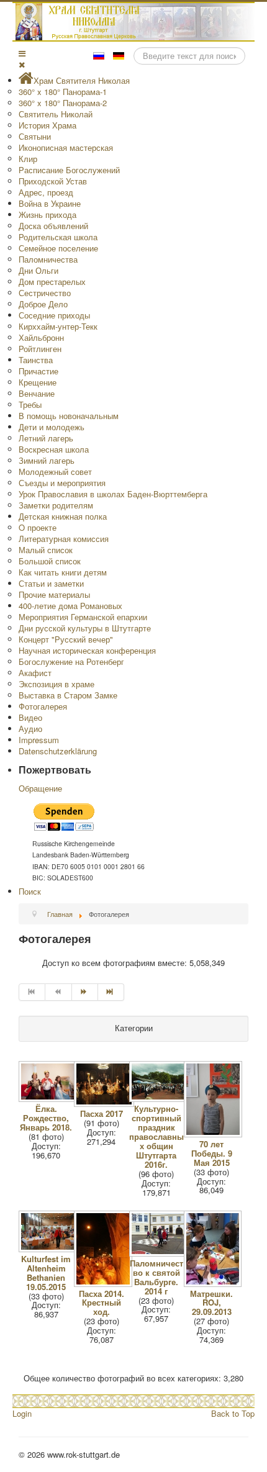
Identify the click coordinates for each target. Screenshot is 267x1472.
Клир (28, 159)
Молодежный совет (55, 471)
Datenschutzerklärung (58, 751)
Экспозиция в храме (56, 684)
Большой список (50, 561)
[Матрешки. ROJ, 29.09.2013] (214, 1283)
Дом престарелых (52, 281)
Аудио (30, 728)
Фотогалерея (43, 706)
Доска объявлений (53, 226)
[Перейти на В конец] (111, 992)
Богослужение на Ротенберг (71, 661)
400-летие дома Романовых (70, 606)
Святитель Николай (56, 114)
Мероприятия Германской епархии (83, 617)
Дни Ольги (38, 270)
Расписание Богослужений (69, 170)
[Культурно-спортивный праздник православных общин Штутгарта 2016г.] (160, 1098)
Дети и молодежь (51, 427)
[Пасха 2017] (105, 1103)
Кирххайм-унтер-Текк (58, 326)
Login (22, 1413)
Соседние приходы (54, 315)
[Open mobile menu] (22, 53)
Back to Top (233, 1413)
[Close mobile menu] (22, 64)
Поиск (30, 891)
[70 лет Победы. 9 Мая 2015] (214, 1134)
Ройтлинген (40, 348)
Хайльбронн (41, 337)
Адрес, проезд (46, 192)
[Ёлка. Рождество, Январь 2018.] (50, 1098)
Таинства (36, 360)
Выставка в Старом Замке (68, 695)
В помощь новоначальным (69, 416)
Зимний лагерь (47, 460)
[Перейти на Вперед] (85, 992)
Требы (30, 404)
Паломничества (48, 259)
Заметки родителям (56, 505)
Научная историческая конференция (87, 650)
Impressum (39, 740)
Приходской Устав (53, 181)
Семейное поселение (58, 248)
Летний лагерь (46, 438)
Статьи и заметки (51, 583)
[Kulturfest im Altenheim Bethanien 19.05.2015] (50, 1249)
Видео (30, 717)
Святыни (35, 136)
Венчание (37, 393)
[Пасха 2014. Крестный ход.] (104, 1283)
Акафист (35, 673)
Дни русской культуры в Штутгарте (85, 628)
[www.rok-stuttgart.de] (135, 21)
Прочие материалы (54, 594)
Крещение (38, 382)
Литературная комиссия (64, 538)
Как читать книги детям (63, 572)
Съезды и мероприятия (62, 483)
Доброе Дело (43, 304)
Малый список (46, 550)
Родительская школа (58, 237)
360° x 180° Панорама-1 (63, 91)
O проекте (38, 527)
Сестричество (45, 293)
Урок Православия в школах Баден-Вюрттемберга (113, 494)
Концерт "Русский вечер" (66, 639)
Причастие (38, 371)
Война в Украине (50, 203)
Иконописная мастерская (66, 147)
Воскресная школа (54, 449)
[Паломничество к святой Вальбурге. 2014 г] (160, 1253)
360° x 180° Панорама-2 (63, 103)
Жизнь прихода (47, 214)
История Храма (47, 125)
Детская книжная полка (63, 516)
